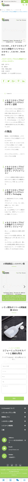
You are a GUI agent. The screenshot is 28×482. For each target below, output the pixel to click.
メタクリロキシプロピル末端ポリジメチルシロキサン (14, 11)
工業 (3, 430)
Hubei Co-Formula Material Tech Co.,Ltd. (17, 469)
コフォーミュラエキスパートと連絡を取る (14, 352)
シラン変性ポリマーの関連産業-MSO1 (14, 308)
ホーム (3, 9)
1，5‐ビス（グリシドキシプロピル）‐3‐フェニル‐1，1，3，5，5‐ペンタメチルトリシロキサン (14, 298)
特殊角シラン (9, 9)
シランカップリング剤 (9, 412)
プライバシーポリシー (15, 473)
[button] (24, 286)
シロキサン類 (17, 9)
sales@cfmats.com (14, 449)
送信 (14, 398)
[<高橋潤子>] (10, 480)
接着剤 (14, 336)
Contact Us (9, 93)
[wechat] (17, 480)
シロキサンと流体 (7, 421)
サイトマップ (4, 473)
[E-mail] (3, 480)
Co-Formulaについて (8, 408)
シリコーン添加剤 (7, 425)
